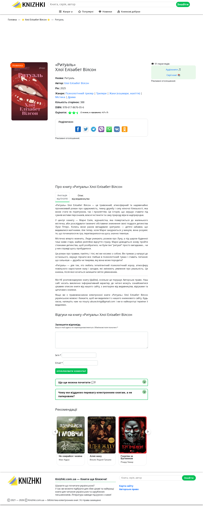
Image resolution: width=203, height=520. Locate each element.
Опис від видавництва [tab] (80, 197)
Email (59, 362)
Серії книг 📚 (173, 75)
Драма (72, 97)
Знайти (183, 4)
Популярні (87, 11)
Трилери (101, 93)
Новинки (107, 11)
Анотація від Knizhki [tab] (62, 197)
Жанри (66, 11)
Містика (60, 97)
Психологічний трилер (79, 93)
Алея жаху (65, 456)
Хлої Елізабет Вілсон (76, 83)
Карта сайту (126, 485)
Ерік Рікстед (126, 462)
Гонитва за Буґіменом (96, 457)
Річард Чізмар (96, 462)
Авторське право (129, 489)
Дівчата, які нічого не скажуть (131, 457)
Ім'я (58, 355)
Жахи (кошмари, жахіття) (124, 93)
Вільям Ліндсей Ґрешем (69, 460)
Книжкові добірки (130, 11)
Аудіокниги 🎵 (173, 69)
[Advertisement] (90, 42)
